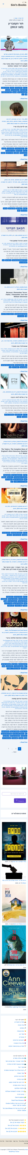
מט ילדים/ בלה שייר (20, 127)
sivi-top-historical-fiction (17, 645)
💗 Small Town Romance (18, 1100)
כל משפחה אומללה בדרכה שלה (16, 302)
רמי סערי (21, 518)
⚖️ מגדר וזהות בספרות (19, 1085)
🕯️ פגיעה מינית (21, 1094)
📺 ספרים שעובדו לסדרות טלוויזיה (16, 1064)
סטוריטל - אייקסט (12, 182)
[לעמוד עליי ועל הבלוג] (14, 776)
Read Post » (23, 98)
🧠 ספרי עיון (22, 1034)
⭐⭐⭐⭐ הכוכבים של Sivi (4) (17, 1125)
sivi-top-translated (23, 76)
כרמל (9, 506)
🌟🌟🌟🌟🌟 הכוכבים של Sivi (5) (16, 1131)
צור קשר (15, 1141)
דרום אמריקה (14, 506)
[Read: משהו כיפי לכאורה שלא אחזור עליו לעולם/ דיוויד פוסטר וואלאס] (14, 43)
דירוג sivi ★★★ (11, 287)
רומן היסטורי (24, 582)
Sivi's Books (18, 4)
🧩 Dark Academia (20, 1097)
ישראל (11, 121)
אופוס (6, 630)
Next (14, 752)
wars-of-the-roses (23, 646)
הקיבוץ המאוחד (18, 71)
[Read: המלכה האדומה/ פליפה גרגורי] (14, 619)
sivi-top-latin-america (14, 517)
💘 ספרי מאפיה (21, 1073)
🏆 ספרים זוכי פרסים (20, 1076)
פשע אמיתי (25, 708)
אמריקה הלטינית (17, 535)
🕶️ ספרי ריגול (22, 1067)
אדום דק (22, 54)
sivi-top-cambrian (9, 74)
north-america (5, 73)
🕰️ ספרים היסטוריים (20, 1022)
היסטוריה (15, 340)
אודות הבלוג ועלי (23, 1141)
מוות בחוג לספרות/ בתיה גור (17, 187)
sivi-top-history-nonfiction (8, 365)
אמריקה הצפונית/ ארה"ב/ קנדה (17, 70)
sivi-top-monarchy (20, 461)
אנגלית (17, 287)
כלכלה (21, 58)
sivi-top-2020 (8, 193)
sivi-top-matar (16, 402)
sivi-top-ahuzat (10, 577)
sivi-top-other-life (19, 579)
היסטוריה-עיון (24, 353)
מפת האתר (8, 1141)
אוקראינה (14, 119)
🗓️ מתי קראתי (22, 1025)
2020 (26, 179)
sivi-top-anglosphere (12, 458)
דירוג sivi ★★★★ (19, 179)
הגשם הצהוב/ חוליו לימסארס (17, 512)
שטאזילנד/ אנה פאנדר (19, 346)
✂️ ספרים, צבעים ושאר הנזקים (17, 1046)
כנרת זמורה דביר (8, 340)
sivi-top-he (19, 150)
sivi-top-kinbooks (15, 351)
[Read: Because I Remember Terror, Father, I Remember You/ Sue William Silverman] (14, 276)
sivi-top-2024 (18, 87)
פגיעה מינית (5, 302)
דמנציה (5, 402)
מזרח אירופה (7, 135)
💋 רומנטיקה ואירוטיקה (19, 1040)
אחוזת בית (13, 559)
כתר (9, 179)
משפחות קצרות (24, 136)
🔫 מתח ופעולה (21, 1031)
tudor (26, 461)
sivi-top (10, 73)
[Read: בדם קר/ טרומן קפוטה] (14, 682)
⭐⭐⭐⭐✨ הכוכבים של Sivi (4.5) (15, 1128)
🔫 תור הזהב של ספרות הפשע (17, 1082)
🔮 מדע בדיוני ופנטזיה (20, 1043)
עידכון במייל (21, 801)
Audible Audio (23, 287)
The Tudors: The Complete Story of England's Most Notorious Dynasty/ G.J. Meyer (14, 451)
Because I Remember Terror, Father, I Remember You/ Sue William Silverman (16, 294)
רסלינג (10, 235)
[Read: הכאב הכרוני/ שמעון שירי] (14, 224)
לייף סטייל (16, 58)
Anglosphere (4, 458)
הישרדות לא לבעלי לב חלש (8, 76)
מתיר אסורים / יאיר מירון (19, 861)
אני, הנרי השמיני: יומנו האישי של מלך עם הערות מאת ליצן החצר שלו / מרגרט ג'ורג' (14, 569)
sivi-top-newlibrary (17, 135)
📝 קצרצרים (22, 1037)
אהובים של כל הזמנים (13, 54)
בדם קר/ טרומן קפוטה (19, 698)
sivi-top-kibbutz (17, 74)
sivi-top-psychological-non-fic (19, 260)
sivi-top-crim (24, 731)
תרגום (22, 60)
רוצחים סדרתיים (18, 708)
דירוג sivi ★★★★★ (10, 56)
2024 (26, 54)
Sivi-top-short (24, 135)
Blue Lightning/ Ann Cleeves (18, 1007)
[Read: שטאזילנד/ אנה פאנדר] (14, 330)
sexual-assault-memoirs (21, 314)
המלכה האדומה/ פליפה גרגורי (16, 638)
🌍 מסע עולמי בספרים (19, 1058)
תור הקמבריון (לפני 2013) (13, 123)
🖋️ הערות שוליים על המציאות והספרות (15, 1070)
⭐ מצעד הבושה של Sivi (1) (18, 1122)
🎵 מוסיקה (23, 1028)
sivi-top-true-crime (23, 707)
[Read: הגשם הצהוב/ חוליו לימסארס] (14, 495)
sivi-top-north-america (18, 705)
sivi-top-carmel (6, 532)
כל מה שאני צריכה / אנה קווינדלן (17, 965)
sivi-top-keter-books (22, 194)
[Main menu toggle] (3, 4)
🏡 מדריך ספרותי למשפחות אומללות (15, 1091)
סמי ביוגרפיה (4, 581)
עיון (12, 58)
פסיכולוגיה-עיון (12, 246)
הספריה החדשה (17, 121)
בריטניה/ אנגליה (8, 441)
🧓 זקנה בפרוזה (21, 1079)
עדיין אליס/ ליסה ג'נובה (19, 397)
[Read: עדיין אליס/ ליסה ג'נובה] (14, 381)
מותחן (6, 179)
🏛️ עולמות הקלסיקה (20, 1088)
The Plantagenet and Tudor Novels (18, 630)
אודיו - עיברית (20, 119)
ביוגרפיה (3, 707)
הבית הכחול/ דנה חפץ (20, 924)
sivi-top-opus (9, 666)
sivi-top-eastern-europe (18, 133)
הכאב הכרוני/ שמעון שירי (18, 241)
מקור (8, 121)
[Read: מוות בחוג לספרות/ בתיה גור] (14, 169)
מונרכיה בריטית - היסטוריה (20, 481)
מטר (4, 392)
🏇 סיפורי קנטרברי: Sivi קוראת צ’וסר (16, 1061)
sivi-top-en (12, 460)
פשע (15, 194)
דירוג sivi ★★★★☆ (22, 130)
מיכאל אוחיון (24, 182)
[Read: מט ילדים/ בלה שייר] (14, 108)
